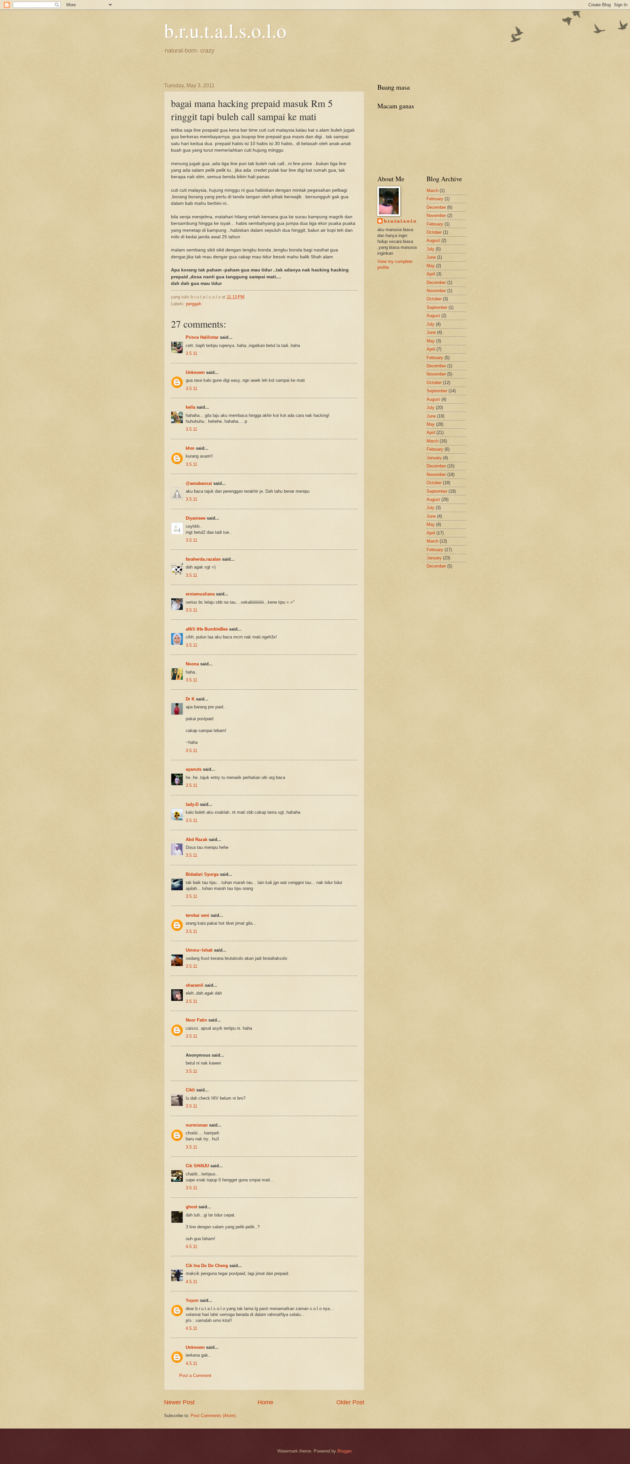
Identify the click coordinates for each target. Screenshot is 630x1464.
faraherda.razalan (203, 559)
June (431, 257)
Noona (192, 663)
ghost (192, 1206)
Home (265, 1402)
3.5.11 (191, 353)
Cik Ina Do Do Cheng (207, 1265)
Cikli (190, 1089)
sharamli (194, 985)
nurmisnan (197, 1125)
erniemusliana (200, 594)
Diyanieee (195, 518)
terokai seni (197, 915)
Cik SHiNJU (197, 1165)
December (436, 207)
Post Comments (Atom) (213, 1415)
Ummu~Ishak (199, 950)
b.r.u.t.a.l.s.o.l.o (225, 30)
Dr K (190, 699)
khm (190, 448)
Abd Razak (196, 839)
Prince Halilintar (202, 337)
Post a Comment (195, 1375)
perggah (193, 303)
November (436, 215)
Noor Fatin (196, 1020)
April (431, 273)
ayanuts (193, 769)
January (434, 457)
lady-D (192, 804)
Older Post (350, 1402)
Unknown (195, 372)
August (433, 240)
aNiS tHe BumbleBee (207, 629)
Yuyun (192, 1300)
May (431, 265)
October (434, 232)
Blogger (344, 1451)
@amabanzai (199, 483)
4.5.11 (191, 1246)
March (432, 190)
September (437, 307)
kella (190, 407)
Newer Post (179, 1402)
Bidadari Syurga (202, 874)
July (430, 249)
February (435, 198)
